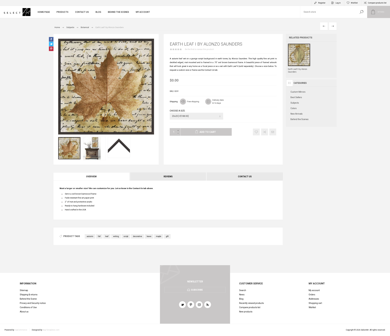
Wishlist (312, 307)
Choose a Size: (177, 111)
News (242, 294)
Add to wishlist (256, 132)
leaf (106, 236)
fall (99, 236)
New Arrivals (297, 114)
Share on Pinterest (51, 48)
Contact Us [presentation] (245, 176)
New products (245, 311)
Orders (312, 294)
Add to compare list (264, 132)
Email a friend (272, 132)
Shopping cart (315, 303)
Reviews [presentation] (168, 176)
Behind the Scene (28, 299)
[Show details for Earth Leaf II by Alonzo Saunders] (299, 58)
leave (149, 236)
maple (158, 236)
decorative (137, 236)
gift (167, 236)
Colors (294, 108)
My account (314, 290)
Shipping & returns (28, 294)
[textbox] (328, 12)
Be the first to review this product (199, 49)
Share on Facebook (51, 39)
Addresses (314, 299)
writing (116, 236)
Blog (241, 299)
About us (24, 311)
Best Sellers (296, 97)
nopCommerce (21, 330)
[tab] (91, 176)
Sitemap (24, 290)
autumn (90, 236)
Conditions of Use (28, 307)
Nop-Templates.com (51, 330)
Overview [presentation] (91, 176)
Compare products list (377, 3)
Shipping (174, 101)
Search (361, 12)
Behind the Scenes (299, 119)
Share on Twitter (51, 44)
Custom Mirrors (298, 92)
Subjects (295, 103)
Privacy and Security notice (33, 303)
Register (321, 3)
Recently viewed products (251, 303)
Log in (338, 3)
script (126, 236)
